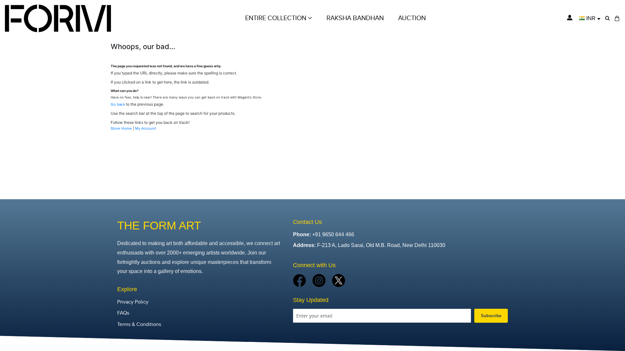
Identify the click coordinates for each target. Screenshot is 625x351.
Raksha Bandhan (355, 18)
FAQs (123, 313)
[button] (589, 18)
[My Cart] (617, 18)
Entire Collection (276, 18)
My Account (145, 128)
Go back (118, 104)
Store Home (121, 128)
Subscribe (491, 315)
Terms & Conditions (139, 324)
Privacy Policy (132, 302)
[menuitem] (411, 18)
